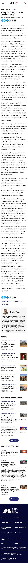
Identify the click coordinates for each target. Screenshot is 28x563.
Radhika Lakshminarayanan (7, 391)
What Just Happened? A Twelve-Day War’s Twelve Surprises (10, 430)
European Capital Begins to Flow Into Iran (8, 368)
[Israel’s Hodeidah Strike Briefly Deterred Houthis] (23, 451)
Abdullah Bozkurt (12, 360)
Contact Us (17, 543)
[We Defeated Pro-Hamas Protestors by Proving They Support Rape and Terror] (23, 462)
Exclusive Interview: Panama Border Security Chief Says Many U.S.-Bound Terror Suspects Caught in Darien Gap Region (13, 490)
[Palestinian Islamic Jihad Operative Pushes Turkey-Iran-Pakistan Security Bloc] (23, 356)
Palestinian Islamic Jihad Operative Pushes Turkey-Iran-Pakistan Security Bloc (9, 357)
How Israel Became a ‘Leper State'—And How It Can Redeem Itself (8, 405)
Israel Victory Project (6, 532)
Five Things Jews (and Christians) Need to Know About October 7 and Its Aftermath (8, 345)
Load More (14, 440)
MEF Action (4, 543)
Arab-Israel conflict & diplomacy (11, 301)
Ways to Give (18, 532)
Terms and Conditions (20, 527)
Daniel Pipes (12, 17)
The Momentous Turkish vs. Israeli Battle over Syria (8, 416)
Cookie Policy (18, 538)
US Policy (5, 304)
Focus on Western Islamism (5, 538)
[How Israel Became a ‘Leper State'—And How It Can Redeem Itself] (23, 403)
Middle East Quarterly (20, 517)
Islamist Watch (5, 522)
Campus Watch (5, 517)
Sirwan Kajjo (11, 380)
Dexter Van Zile (12, 349)
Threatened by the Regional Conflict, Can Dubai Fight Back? (10, 387)
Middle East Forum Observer (8, 365)
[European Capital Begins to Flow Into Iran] (23, 368)
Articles (14, 9)
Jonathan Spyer (12, 455)
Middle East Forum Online (8, 340)
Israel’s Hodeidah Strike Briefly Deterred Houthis (9, 453)
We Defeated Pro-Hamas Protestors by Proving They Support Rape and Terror (8, 464)
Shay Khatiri (11, 370)
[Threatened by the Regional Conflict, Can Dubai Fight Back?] (23, 387)
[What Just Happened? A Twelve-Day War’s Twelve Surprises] (23, 428)
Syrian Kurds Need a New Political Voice (8, 377)
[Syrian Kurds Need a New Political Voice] (23, 377)
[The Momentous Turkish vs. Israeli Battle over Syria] (23, 415)
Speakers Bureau (19, 522)
